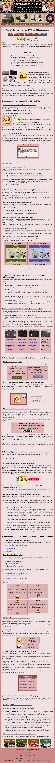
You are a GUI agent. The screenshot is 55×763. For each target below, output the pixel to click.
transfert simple (9, 573)
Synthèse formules (27, 34)
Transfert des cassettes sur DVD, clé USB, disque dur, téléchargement (29, 59)
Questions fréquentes (10, 550)
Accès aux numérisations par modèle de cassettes (24, 60)
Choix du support (22, 34)
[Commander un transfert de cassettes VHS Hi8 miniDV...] (33, 480)
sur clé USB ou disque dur (13, 575)
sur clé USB (8, 348)
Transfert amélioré (44, 34)
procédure (33, 695)
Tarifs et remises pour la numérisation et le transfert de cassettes (28, 62)
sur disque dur (9, 349)
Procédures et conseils (10, 548)
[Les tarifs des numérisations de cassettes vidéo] (27, 432)
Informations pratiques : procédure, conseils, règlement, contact (28, 65)
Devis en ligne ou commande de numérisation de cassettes (26, 63)
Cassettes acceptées (11, 34)
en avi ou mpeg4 (9, 342)
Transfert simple (39, 34)
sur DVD (8, 341)
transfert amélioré (10, 578)
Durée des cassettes (16, 34)
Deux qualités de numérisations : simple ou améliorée (25, 57)
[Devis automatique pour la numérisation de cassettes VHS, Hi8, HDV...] (22, 482)
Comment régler (33, 34)
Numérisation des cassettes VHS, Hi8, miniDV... (24, 55)
